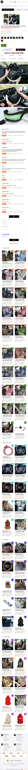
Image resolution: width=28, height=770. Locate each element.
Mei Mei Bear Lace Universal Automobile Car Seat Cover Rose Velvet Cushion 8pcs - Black (7, 628)
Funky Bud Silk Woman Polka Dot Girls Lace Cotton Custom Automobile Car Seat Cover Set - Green (19, 337)
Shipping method (6, 739)
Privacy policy (6, 750)
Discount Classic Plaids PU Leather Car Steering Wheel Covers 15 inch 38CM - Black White (20, 494)
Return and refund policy (20, 737)
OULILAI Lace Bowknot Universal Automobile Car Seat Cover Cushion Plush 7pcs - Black (20, 628)
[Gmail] (15, 53)
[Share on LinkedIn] (19, 53)
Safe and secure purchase (8, 746)
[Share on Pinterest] (13, 53)
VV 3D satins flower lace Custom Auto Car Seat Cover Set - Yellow (7, 726)
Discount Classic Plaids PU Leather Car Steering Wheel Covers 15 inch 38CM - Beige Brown (8, 573)
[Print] (9, 53)
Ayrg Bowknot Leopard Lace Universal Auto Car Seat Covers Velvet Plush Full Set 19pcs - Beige (20, 531)
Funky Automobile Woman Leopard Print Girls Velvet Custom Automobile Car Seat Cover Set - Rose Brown (20, 318)
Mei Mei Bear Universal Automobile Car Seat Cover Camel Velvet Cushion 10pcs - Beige (20, 689)
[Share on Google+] (17, 53)
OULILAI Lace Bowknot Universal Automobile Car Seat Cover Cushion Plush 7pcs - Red (7, 707)
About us (5, 736)
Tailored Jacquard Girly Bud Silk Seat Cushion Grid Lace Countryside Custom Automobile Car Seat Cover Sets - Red (7, 397)
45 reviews (25, 30)
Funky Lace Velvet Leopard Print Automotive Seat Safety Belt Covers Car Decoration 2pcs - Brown (7, 513)
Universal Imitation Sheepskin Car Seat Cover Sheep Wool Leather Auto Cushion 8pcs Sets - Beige (7, 689)
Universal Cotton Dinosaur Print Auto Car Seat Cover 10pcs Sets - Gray (20, 610)
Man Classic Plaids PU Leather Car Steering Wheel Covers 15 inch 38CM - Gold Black (20, 457)
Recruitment (6, 740)
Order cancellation (6, 745)
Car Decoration (14, 6)
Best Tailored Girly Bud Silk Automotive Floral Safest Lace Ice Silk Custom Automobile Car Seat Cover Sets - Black (7, 652)
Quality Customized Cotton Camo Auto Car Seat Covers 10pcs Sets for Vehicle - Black (20, 670)
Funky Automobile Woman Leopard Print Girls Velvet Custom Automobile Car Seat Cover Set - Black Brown (7, 434)
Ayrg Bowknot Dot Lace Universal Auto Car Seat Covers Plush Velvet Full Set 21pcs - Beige (20, 707)
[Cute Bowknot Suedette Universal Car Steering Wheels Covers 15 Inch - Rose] (7, 450)
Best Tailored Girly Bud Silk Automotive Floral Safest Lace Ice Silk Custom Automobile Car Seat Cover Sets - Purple (7, 318)
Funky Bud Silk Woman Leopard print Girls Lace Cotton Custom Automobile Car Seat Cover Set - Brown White (7, 337)
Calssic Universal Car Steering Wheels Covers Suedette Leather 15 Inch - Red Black (7, 554)
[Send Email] (11, 53)
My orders (18, 745)
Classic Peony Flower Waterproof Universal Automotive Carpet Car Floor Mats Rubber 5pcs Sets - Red (20, 573)
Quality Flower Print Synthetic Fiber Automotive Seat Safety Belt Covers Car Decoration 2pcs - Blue (8, 610)
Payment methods (6, 738)
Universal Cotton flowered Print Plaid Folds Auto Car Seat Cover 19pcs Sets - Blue (19, 513)
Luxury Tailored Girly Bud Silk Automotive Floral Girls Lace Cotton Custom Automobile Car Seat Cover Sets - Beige (20, 416)
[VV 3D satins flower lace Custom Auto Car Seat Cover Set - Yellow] (7, 718)
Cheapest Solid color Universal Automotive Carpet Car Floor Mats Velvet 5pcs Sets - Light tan (7, 591)
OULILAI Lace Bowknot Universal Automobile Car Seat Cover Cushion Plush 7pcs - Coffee (7, 531)
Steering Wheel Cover (8, 9)
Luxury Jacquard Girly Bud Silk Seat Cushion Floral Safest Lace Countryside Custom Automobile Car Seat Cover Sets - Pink (8, 281)
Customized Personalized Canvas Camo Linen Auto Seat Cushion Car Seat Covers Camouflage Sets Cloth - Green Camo (7, 263)
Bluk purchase (19, 736)
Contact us (5, 737)
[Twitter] (7, 53)
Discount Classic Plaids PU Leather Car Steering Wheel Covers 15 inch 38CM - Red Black (8, 494)
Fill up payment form (20, 750)
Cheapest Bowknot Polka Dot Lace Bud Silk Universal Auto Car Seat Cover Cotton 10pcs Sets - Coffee (20, 591)
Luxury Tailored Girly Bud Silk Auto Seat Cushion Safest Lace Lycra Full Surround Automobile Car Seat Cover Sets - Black (7, 300)
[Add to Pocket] (20, 53)
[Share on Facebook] (5, 53)
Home (2, 6)
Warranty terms (19, 738)
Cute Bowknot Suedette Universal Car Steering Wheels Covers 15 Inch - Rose (8, 457)
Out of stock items (19, 739)
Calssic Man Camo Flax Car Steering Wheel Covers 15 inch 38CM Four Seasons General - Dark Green (20, 554)
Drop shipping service (20, 740)
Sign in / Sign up (19, 746)
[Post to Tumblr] (22, 53)
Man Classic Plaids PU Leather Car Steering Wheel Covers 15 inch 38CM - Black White (20, 476)
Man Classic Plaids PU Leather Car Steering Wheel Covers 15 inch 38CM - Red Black (8, 476)
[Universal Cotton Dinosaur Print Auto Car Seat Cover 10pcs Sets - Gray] (20, 603)
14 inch (19, 9)
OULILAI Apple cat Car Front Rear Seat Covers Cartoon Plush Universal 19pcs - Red (20, 726)
